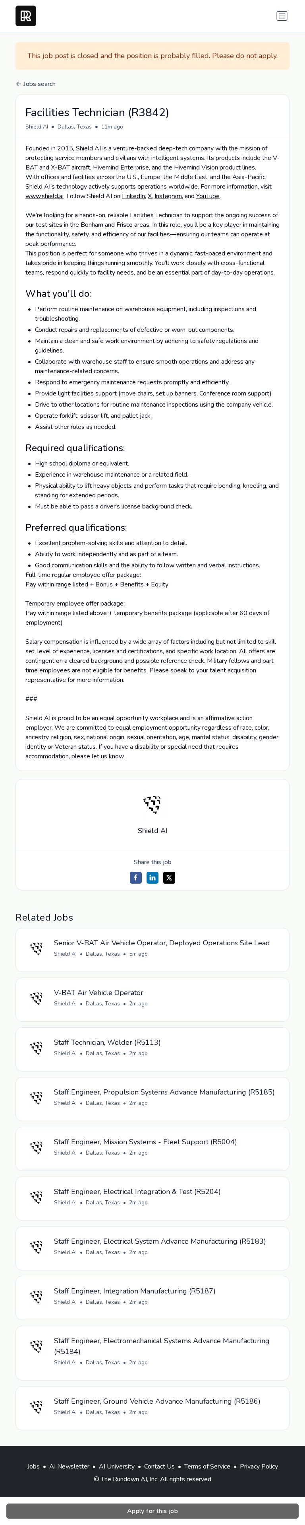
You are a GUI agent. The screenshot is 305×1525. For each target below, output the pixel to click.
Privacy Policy (259, 1466)
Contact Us (159, 1466)
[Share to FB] (136, 878)
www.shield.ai (44, 196)
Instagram (168, 196)
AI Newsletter (69, 1466)
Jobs (33, 1466)
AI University (117, 1466)
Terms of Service (207, 1466)
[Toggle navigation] (282, 15)
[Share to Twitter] (169, 878)
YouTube (208, 196)
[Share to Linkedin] (152, 878)
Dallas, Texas (75, 126)
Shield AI (36, 126)
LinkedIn (133, 196)
